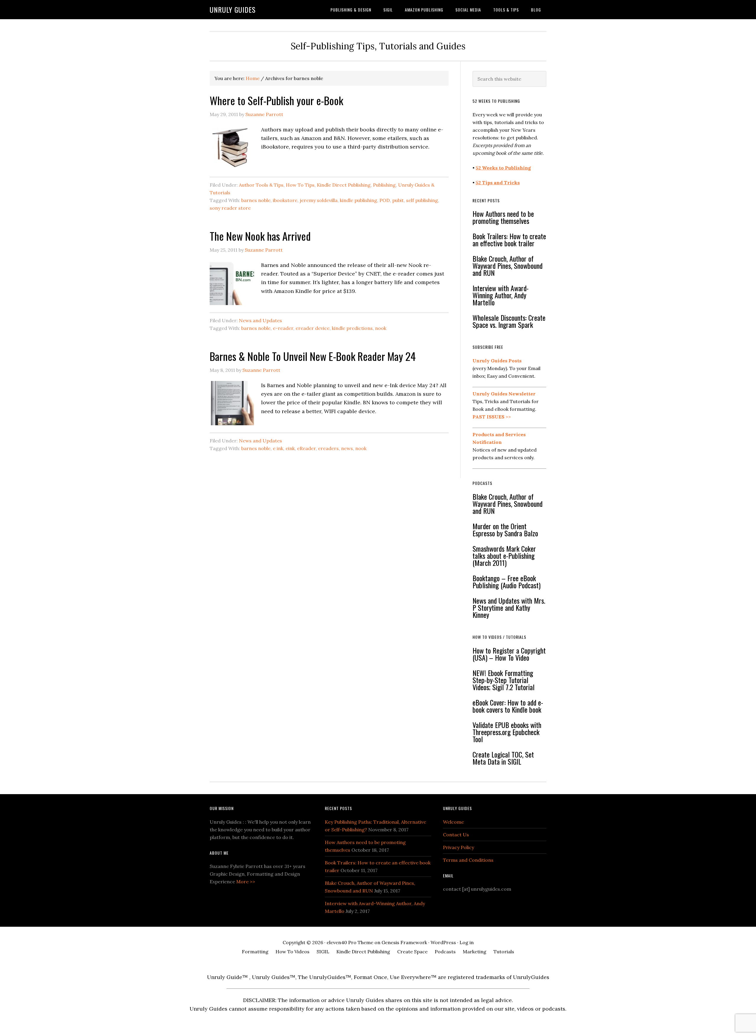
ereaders (328, 448)
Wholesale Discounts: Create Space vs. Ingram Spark (508, 321)
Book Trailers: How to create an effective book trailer (509, 239)
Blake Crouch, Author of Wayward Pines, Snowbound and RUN (507, 265)
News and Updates (260, 320)
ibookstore (285, 200)
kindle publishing (358, 200)
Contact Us (456, 835)
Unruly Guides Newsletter (503, 394)
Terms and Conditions (468, 860)
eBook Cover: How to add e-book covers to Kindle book (507, 706)
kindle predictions (352, 328)
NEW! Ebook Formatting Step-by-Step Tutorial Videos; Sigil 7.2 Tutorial (503, 679)
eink (290, 448)
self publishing (422, 200)
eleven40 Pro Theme (350, 942)
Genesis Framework (404, 942)
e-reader (283, 328)
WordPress (443, 942)
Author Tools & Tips (261, 185)
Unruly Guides (233, 9)
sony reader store (230, 208)
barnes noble (256, 200)
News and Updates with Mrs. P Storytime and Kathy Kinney (508, 607)
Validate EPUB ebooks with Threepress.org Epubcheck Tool (506, 731)
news (347, 448)
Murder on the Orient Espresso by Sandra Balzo (505, 529)
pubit (398, 200)
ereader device (313, 328)
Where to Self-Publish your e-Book (276, 100)
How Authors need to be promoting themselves (503, 217)
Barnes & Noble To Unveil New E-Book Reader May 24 (313, 356)
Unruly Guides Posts (497, 361)
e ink (278, 448)
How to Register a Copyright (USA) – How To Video (509, 654)
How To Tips (300, 185)
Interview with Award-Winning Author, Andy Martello (500, 295)
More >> (245, 881)
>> (491, 417)
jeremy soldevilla (319, 200)
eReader (306, 448)
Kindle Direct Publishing (344, 185)
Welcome (453, 822)
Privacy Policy (458, 847)
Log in (467, 942)
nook (380, 328)
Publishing (384, 185)
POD (384, 200)
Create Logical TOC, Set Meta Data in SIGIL (503, 758)
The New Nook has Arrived (260, 236)
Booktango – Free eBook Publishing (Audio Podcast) (506, 581)
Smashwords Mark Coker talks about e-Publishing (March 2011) (504, 555)
